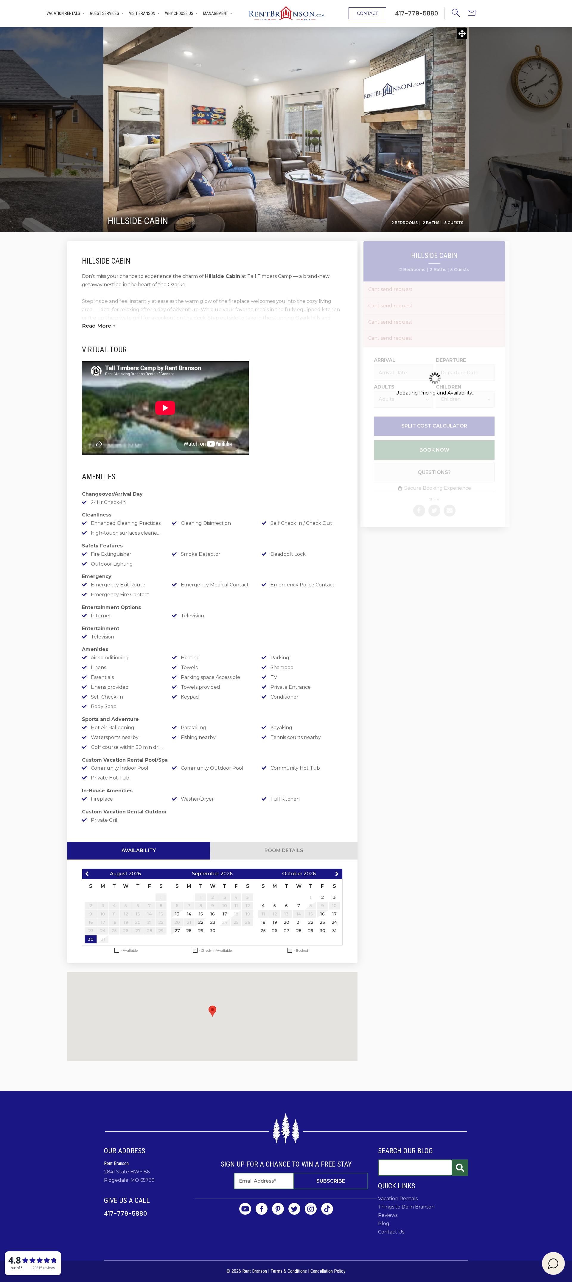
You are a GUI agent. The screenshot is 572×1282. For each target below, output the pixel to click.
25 (263, 930)
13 (177, 914)
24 (334, 922)
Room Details (284, 850)
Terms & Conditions (289, 1271)
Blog (383, 1223)
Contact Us (391, 1232)
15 (201, 914)
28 (189, 930)
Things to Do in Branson (406, 1207)
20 (286, 922)
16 (212, 914)
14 (189, 914)
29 (200, 930)
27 (177, 930)
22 (200, 922)
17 (225, 914)
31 (334, 930)
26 (274, 930)
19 (275, 922)
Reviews (387, 1215)
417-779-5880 (125, 1213)
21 (298, 922)
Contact (367, 13)
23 (212, 922)
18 (263, 922)
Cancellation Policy (328, 1271)
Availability (139, 850)
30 (91, 939)
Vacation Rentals (63, 13)
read (99, 326)
